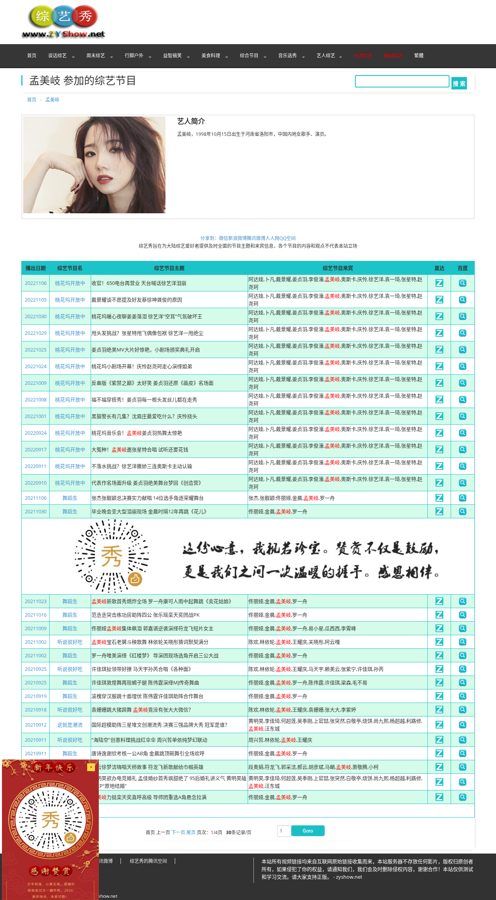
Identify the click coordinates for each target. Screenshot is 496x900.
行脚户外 (135, 55)
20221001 (35, 416)
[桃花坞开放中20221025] (439, 351)
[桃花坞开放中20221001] (439, 418)
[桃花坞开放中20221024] (439, 368)
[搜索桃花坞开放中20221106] (463, 284)
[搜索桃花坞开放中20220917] (463, 451)
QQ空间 (287, 238)
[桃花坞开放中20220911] (439, 468)
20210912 (35, 724)
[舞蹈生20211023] (439, 603)
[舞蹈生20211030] (439, 513)
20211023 (35, 601)
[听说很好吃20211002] (439, 643)
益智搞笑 (173, 55)
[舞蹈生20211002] (439, 657)
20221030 (35, 316)
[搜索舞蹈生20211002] (463, 657)
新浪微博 (237, 238)
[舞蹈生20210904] (439, 798)
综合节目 (250, 55)
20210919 (35, 696)
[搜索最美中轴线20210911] (463, 768)
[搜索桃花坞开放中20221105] (463, 301)
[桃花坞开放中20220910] (439, 484)
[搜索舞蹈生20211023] (463, 603)
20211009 (35, 628)
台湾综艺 (363, 55)
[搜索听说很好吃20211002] (463, 643)
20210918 (35, 709)
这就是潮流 (70, 724)
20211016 (35, 614)
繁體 (419, 55)
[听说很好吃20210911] (439, 741)
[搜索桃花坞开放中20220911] (463, 468)
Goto (308, 830)
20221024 (35, 366)
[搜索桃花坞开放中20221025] (463, 351)
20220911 (35, 466)
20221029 (35, 332)
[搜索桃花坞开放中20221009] (463, 384)
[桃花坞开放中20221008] (439, 401)
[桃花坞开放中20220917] (439, 451)
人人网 (272, 238)
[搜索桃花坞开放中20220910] (463, 484)
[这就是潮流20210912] (439, 726)
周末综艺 (96, 55)
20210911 (35, 739)
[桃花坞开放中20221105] (439, 301)
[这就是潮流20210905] (439, 783)
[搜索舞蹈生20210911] (463, 755)
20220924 (35, 432)
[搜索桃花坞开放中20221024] (463, 368)
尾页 (191, 833)
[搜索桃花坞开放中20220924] (463, 434)
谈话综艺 (58, 55)
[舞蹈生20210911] (439, 755)
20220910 (35, 482)
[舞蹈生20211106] (439, 499)
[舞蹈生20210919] (439, 697)
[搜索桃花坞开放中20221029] (463, 334)
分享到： (209, 238)
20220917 (35, 449)
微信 (223, 238)
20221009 (35, 382)
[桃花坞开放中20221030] (439, 318)
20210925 (35, 668)
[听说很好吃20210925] (439, 670)
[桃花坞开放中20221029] (439, 334)
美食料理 (211, 55)
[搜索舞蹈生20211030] (463, 513)
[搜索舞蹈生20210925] (463, 684)
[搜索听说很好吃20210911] (463, 741)
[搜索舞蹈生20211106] (463, 499)
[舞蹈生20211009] (439, 630)
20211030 (35, 511)
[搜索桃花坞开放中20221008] (463, 401)
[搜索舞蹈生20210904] (463, 798)
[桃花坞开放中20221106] (439, 284)
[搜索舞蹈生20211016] (463, 616)
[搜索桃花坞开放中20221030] (463, 318)
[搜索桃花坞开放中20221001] (463, 418)
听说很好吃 (70, 641)
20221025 (35, 349)
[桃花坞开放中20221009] (439, 384)
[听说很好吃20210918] (439, 711)
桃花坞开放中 (70, 282)
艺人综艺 (326, 55)
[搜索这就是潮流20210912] (463, 726)
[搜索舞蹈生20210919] (463, 697)
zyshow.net (105, 896)
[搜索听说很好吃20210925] (463, 670)
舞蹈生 (70, 497)
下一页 (178, 833)
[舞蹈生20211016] (439, 616)
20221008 (35, 399)
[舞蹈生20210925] (439, 684)
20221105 (35, 299)
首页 (31, 55)
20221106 (35, 282)
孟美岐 (52, 99)
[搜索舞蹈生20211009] (463, 630)
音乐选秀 (288, 55)
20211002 (35, 641)
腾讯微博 (256, 238)
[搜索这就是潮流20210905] (463, 783)
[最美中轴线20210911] (439, 768)
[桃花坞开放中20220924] (439, 434)
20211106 (35, 497)
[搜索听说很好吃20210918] (463, 711)
